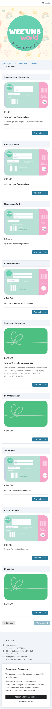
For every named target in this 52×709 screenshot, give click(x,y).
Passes (34, 64)
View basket (42, 623)
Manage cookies (26, 701)
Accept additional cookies (26, 697)
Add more (8, 623)
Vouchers (11, 66)
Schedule (6, 64)
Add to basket (40, 133)
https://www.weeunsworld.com (19, 659)
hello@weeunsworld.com (16, 656)
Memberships (21, 64)
